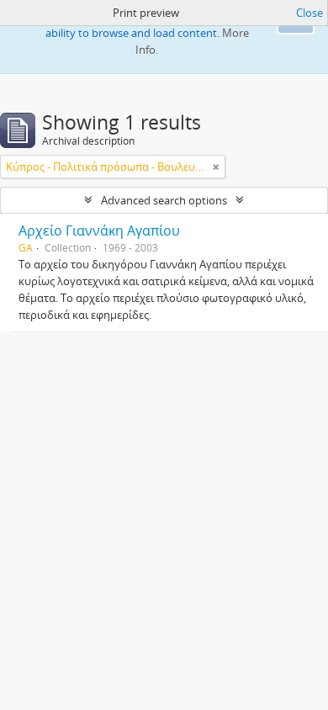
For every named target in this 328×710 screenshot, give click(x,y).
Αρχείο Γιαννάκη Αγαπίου (99, 230)
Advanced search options (164, 200)
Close (309, 12)
